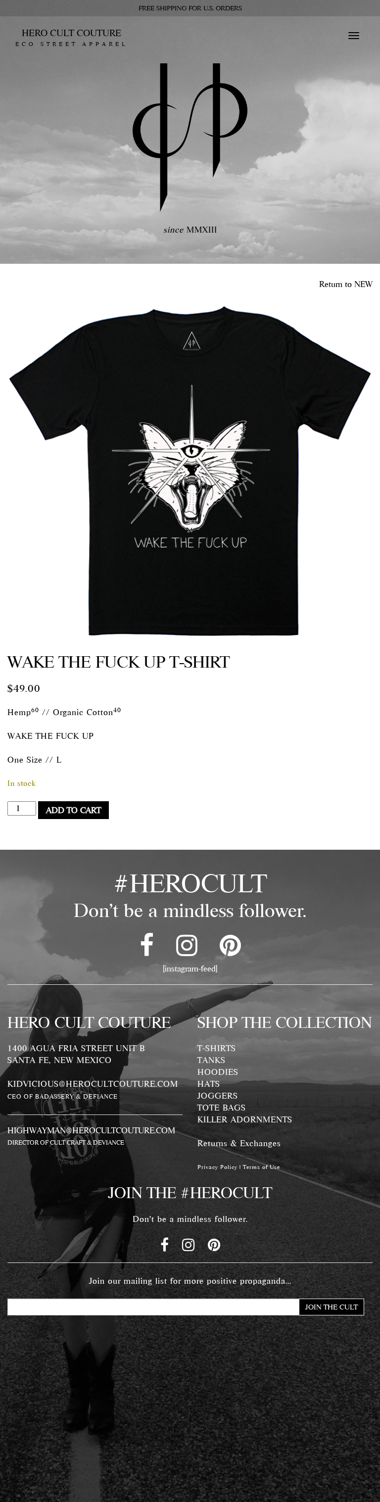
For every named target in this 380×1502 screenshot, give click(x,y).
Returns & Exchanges (239, 1143)
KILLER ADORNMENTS (244, 1119)
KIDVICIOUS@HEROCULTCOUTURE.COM (92, 1083)
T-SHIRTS (216, 1048)
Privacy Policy (217, 1166)
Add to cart (73, 810)
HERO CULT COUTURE (71, 38)
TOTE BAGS (221, 1107)
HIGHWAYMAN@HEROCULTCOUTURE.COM (91, 1130)
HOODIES (217, 1071)
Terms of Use (261, 1166)
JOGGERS (217, 1095)
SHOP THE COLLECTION (284, 1022)
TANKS (211, 1060)
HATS (208, 1083)
